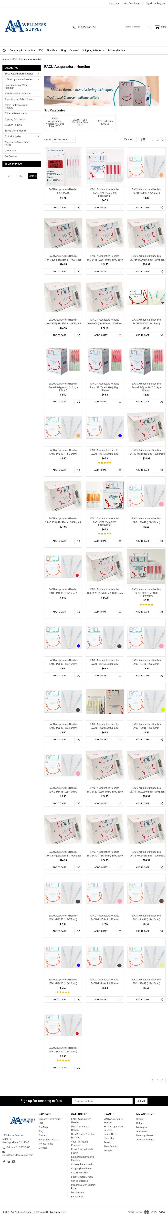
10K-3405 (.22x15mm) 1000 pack (105, 259)
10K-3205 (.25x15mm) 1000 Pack (63, 259)
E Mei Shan (109, 1138)
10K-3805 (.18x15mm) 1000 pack (63, 323)
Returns (140, 1123)
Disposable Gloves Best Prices (17, 143)
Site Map (52, 50)
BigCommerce (57, 1212)
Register (161, 3)
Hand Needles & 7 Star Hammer (16, 86)
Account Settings (145, 1139)
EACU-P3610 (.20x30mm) (63, 983)
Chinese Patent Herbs (16, 113)
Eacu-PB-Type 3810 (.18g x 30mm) (146, 388)
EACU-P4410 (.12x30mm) (146, 919)
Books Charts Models (15, 130)
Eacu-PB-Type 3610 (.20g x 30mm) (105, 388)
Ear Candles (11, 156)
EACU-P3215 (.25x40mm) (105, 664)
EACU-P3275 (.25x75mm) (63, 919)
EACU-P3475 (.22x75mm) (105, 919)
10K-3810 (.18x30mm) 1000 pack (105, 855)
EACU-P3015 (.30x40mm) (146, 728)
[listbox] (64, 140)
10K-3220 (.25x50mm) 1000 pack (105, 593)
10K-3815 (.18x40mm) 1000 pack (63, 522)
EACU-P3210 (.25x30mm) (105, 983)
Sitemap (43, 1147)
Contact (74, 50)
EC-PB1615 (63, 193)
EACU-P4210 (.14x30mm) (63, 454)
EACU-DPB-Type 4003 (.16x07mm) (146, 594)
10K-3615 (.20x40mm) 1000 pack (63, 855)
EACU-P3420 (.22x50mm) (146, 664)
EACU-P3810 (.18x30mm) (146, 983)
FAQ (41, 50)
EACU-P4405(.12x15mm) (146, 193)
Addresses (141, 1131)
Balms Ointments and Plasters (16, 106)
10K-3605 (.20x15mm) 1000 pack (146, 259)
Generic (108, 1142)
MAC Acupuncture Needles (18, 79)
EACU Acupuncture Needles (19, 73)
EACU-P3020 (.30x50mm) (105, 728)
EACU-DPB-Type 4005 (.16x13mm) (105, 194)
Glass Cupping (111, 1146)
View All (108, 1150)
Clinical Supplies (13, 136)
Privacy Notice (116, 50)
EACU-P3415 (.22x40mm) (63, 791)
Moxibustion (11, 150)
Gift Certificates (132, 3)
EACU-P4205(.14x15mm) (146, 323)
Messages (141, 1127)
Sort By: (47, 139)
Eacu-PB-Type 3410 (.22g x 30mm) (63, 388)
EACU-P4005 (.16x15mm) (63, 593)
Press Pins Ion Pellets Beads (19, 99)
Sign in (149, 3)
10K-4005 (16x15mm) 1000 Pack (105, 323)
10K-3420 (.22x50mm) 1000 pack (105, 791)
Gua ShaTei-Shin (13, 125)
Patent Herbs (110, 1134)
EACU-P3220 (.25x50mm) (63, 728)
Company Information (22, 50)
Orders (139, 1119)
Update (33, 176)
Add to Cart (59, 207)
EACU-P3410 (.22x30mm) (146, 522)
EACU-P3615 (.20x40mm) (105, 454)
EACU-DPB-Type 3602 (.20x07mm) (105, 523)
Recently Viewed (145, 1135)
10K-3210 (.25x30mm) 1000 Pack (146, 855)
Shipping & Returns (93, 50)
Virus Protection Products (18, 93)
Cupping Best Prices (15, 119)
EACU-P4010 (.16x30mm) (63, 1051)
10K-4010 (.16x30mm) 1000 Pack (146, 454)
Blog (63, 50)
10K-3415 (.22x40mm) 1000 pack (146, 791)
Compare (114, 3)
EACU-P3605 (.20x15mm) (63, 664)
